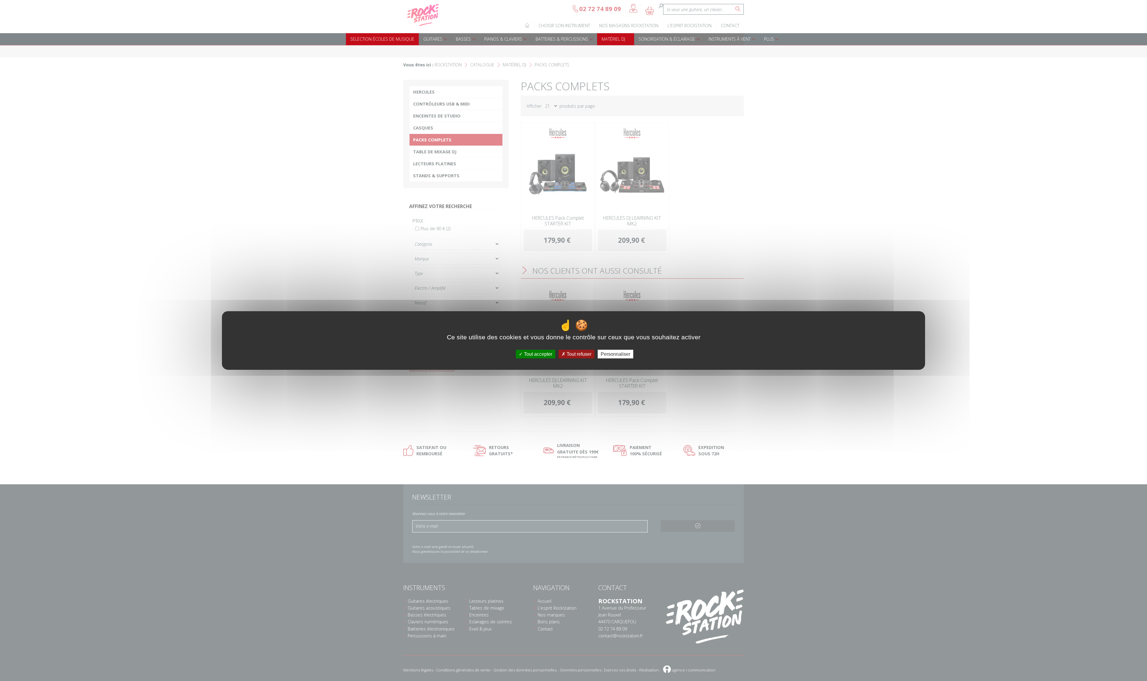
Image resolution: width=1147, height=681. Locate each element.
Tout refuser (578, 354)
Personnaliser (615, 354)
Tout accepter (537, 354)
